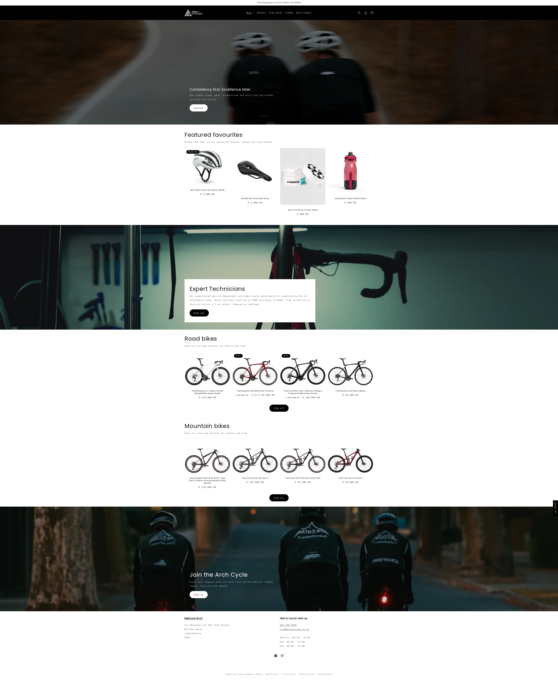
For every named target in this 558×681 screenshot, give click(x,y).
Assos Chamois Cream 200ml (303, 210)
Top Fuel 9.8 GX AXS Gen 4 (255, 478)
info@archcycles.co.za (294, 629)
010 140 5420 (288, 625)
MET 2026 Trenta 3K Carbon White (207, 190)
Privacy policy (289, 674)
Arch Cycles (238, 674)
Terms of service (307, 674)
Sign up (198, 595)
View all (279, 408)
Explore (198, 108)
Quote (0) (555, 508)
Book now (199, 313)
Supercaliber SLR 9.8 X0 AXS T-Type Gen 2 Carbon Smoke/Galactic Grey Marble (207, 480)
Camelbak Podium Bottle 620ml (350, 198)
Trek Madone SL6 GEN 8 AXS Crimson (255, 391)
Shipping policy (325, 674)
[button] (250, 13)
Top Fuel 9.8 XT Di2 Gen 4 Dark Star (302, 478)
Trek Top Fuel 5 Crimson (350, 478)
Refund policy (272, 674)
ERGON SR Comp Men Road (255, 198)
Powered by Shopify (253, 674)
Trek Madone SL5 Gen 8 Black (350, 391)
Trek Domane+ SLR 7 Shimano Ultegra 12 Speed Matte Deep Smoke (303, 392)
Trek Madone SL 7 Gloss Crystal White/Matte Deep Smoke (207, 392)
